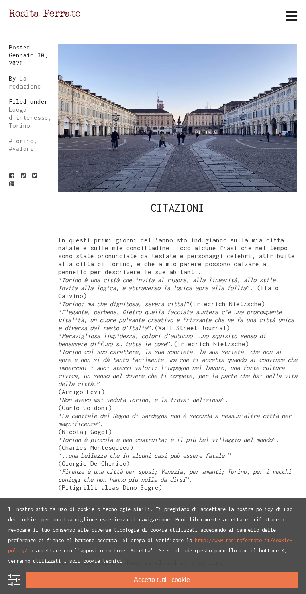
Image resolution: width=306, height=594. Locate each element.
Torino (23, 140)
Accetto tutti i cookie (162, 579)
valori (23, 148)
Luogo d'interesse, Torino (30, 117)
